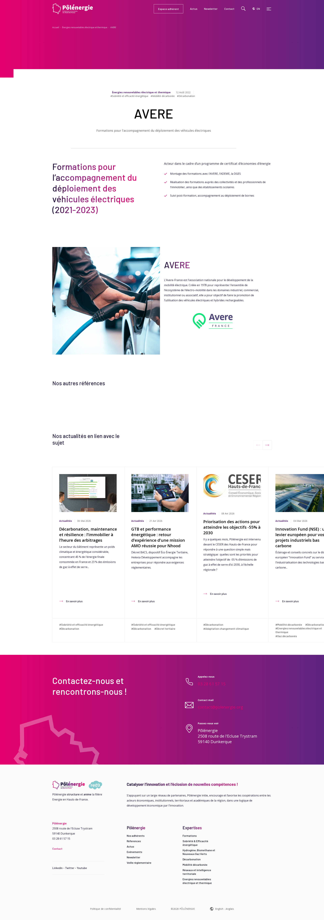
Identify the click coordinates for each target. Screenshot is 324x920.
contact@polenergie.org (220, 707)
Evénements (134, 851)
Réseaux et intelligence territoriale (197, 871)
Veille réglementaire (139, 862)
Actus (130, 846)
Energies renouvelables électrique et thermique (197, 881)
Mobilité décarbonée (195, 864)
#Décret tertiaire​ (164, 628)
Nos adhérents (135, 835)
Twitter (69, 867)
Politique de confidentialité (105, 908)
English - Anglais (224, 908)
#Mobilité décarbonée (163, 96)
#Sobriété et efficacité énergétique (129, 96)
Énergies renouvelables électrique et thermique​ (84, 27)
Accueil (55, 27)
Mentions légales (146, 908)
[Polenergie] (103, 8)
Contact (57, 848)
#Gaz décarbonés (286, 636)
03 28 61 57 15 (211, 684)
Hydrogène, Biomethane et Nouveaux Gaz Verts (199, 852)
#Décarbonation (186, 96)
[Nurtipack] (78, 785)
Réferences (134, 841)
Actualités (65, 520)
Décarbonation (192, 859)
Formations (190, 835)
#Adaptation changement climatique (226, 628)
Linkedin (57, 867)
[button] (267, 445)
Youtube (82, 867)
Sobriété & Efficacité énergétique (195, 842)
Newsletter (133, 857)
